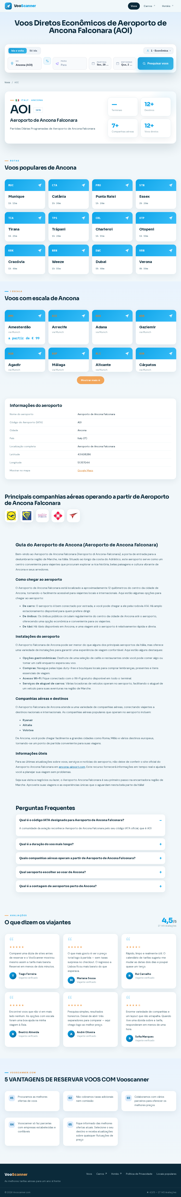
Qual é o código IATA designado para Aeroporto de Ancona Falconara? (71, 820)
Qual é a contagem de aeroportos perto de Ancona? (58, 886)
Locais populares (166, 1173)
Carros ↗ (101, 1173)
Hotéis (168, 6)
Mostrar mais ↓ (90, 380)
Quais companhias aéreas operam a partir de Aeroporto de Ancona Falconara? (77, 858)
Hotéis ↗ (116, 1173)
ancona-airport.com (72, 767)
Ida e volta (17, 50)
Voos (134, 6)
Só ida (33, 50)
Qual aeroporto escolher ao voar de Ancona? (52, 872)
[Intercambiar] (47, 61)
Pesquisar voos (157, 63)
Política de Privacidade (139, 1173)
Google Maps (85, 470)
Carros (149, 6)
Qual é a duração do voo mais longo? (46, 844)
